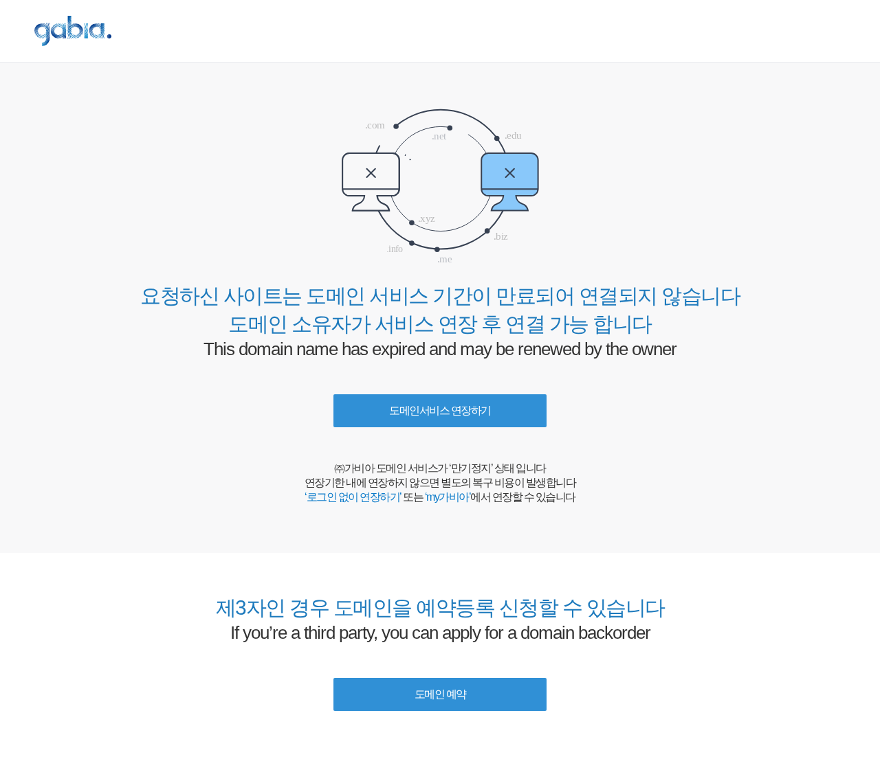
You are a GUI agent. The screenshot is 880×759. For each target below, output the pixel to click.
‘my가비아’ (448, 497)
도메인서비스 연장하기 (440, 410)
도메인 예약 (440, 694)
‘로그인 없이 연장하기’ (353, 497)
